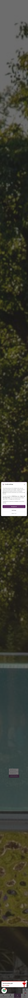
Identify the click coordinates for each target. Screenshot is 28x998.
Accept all (14, 506)
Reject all (14, 513)
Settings (14, 510)
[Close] (24, 485)
